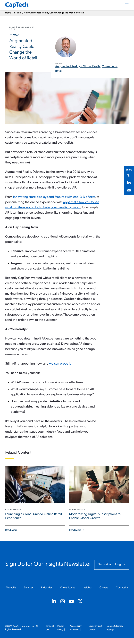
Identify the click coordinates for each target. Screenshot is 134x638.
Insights (17, 13)
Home (8, 13)
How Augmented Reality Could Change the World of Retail (54, 13)
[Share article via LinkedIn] (129, 183)
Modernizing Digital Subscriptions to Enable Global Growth (94, 516)
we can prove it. (60, 363)
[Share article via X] (129, 176)
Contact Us (122, 587)
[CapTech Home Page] (17, 5)
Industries (46, 587)
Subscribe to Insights (111, 564)
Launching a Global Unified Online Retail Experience (33, 516)
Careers (104, 587)
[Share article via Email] (129, 190)
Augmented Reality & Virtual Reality (77, 66)
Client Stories (67, 587)
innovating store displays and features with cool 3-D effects (54, 197)
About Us (11, 587)
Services (28, 587)
